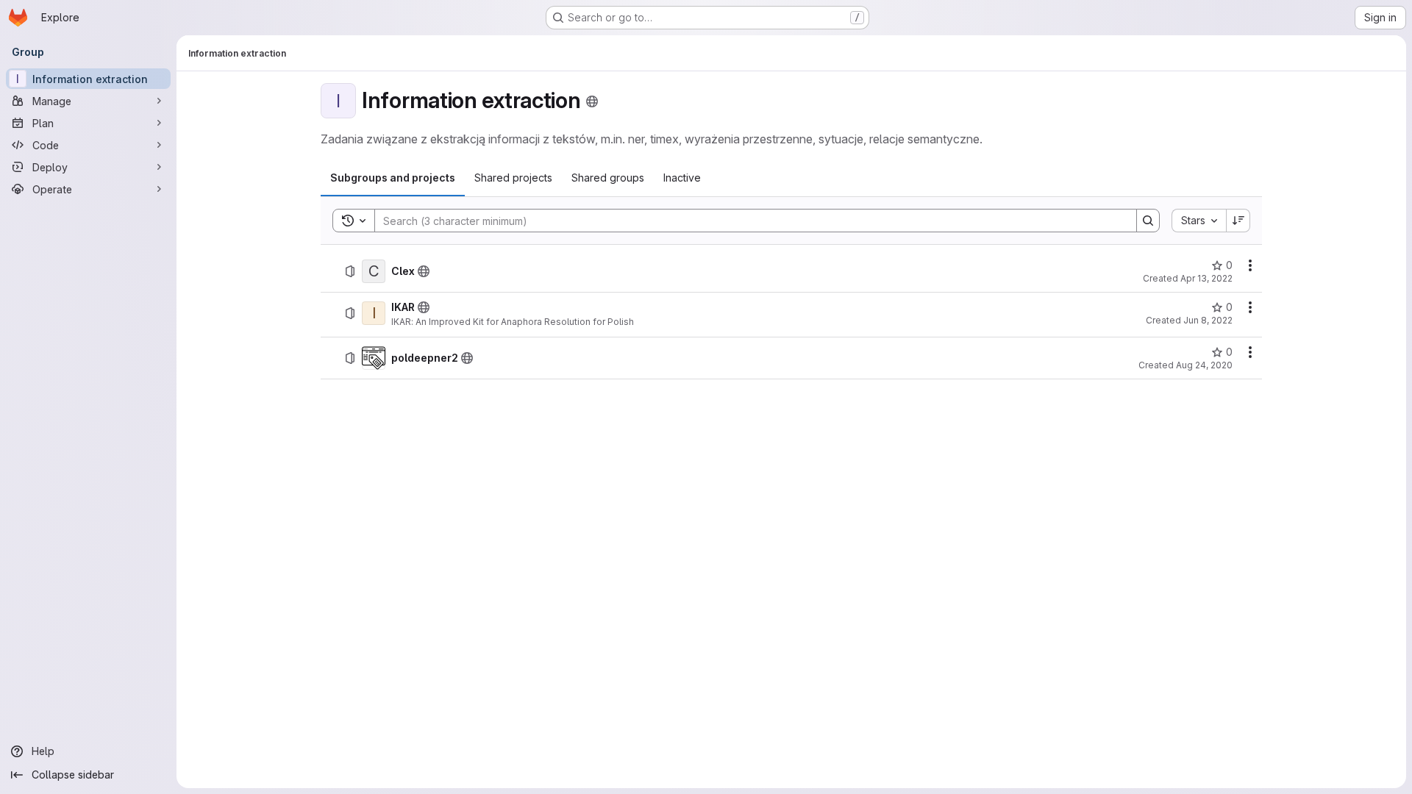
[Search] (1148, 220)
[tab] (393, 178)
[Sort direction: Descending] (1238, 220)
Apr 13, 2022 (1206, 278)
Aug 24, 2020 (1204, 365)
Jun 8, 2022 (1208, 320)
